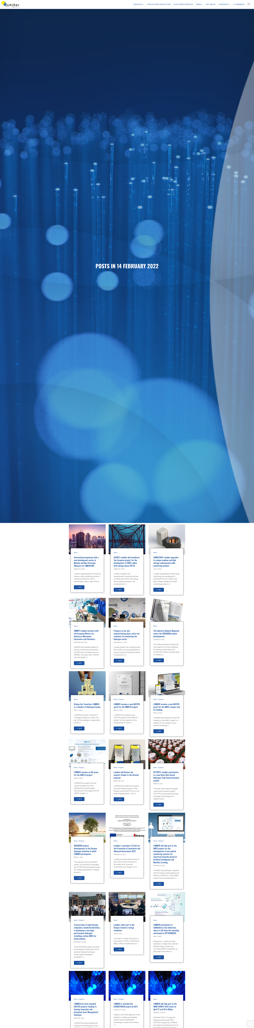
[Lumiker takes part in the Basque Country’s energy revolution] (127, 907)
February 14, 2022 (120, 1009)
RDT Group (211, 4)
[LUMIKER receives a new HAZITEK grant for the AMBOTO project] (127, 686)
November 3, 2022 (80, 942)
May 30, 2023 (118, 710)
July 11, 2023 (78, 710)
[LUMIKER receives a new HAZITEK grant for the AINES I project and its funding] (166, 686)
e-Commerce (238, 4)
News (198, 4)
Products (137, 4)
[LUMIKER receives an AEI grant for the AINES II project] (87, 754)
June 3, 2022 (118, 933)
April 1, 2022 (157, 936)
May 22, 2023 (157, 713)
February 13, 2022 (159, 1012)
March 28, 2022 (79, 1018)
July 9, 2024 (157, 569)
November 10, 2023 (120, 642)
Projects (121, 699)
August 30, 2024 (79, 569)
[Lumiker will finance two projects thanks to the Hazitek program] (127, 754)
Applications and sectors (159, 4)
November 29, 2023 (80, 642)
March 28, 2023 (119, 781)
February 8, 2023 (159, 865)
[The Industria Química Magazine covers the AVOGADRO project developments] (166, 613)
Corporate (224, 4)
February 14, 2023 (120, 854)
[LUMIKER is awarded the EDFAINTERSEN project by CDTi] (127, 986)
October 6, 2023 (158, 639)
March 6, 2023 (158, 783)
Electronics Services (183, 4)
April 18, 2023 (78, 778)
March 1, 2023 (78, 857)
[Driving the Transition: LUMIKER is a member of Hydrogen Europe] (87, 686)
